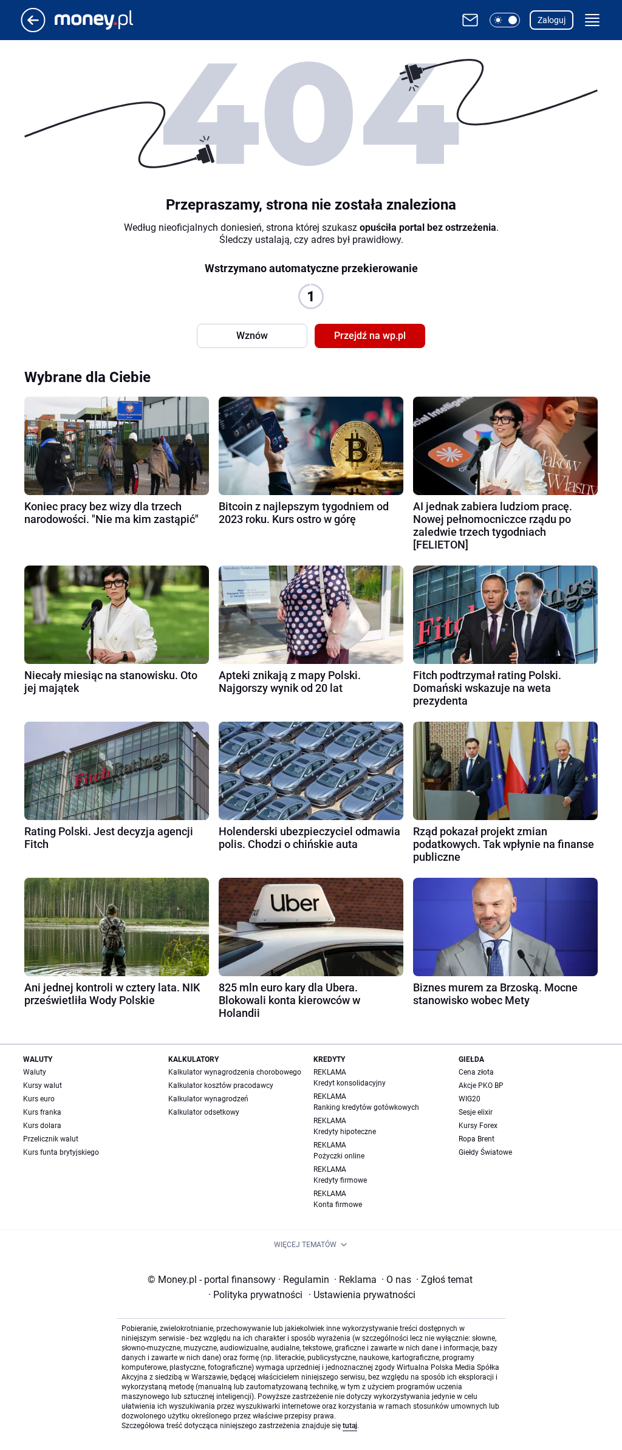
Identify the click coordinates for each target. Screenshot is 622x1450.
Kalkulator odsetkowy (203, 1112)
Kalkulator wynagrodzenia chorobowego (234, 1072)
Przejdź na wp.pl (370, 335)
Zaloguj (552, 20)
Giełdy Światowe (485, 1152)
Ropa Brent (476, 1139)
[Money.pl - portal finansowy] (103, 20)
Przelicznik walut (50, 1139)
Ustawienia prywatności (362, 1295)
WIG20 (469, 1099)
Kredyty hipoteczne (344, 1131)
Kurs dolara (42, 1125)
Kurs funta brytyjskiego (61, 1152)
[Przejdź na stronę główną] (33, 29)
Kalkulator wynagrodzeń (208, 1099)
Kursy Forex (478, 1125)
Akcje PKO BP (481, 1085)
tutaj (350, 1425)
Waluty (34, 1072)
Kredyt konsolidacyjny (349, 1083)
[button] (505, 20)
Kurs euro (39, 1099)
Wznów (252, 335)
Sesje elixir (476, 1112)
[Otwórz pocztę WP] (470, 20)
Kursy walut (42, 1085)
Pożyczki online (338, 1156)
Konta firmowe (337, 1204)
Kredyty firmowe (340, 1180)
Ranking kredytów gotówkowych (366, 1107)
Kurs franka (42, 1112)
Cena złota (476, 1072)
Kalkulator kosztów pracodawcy (220, 1085)
